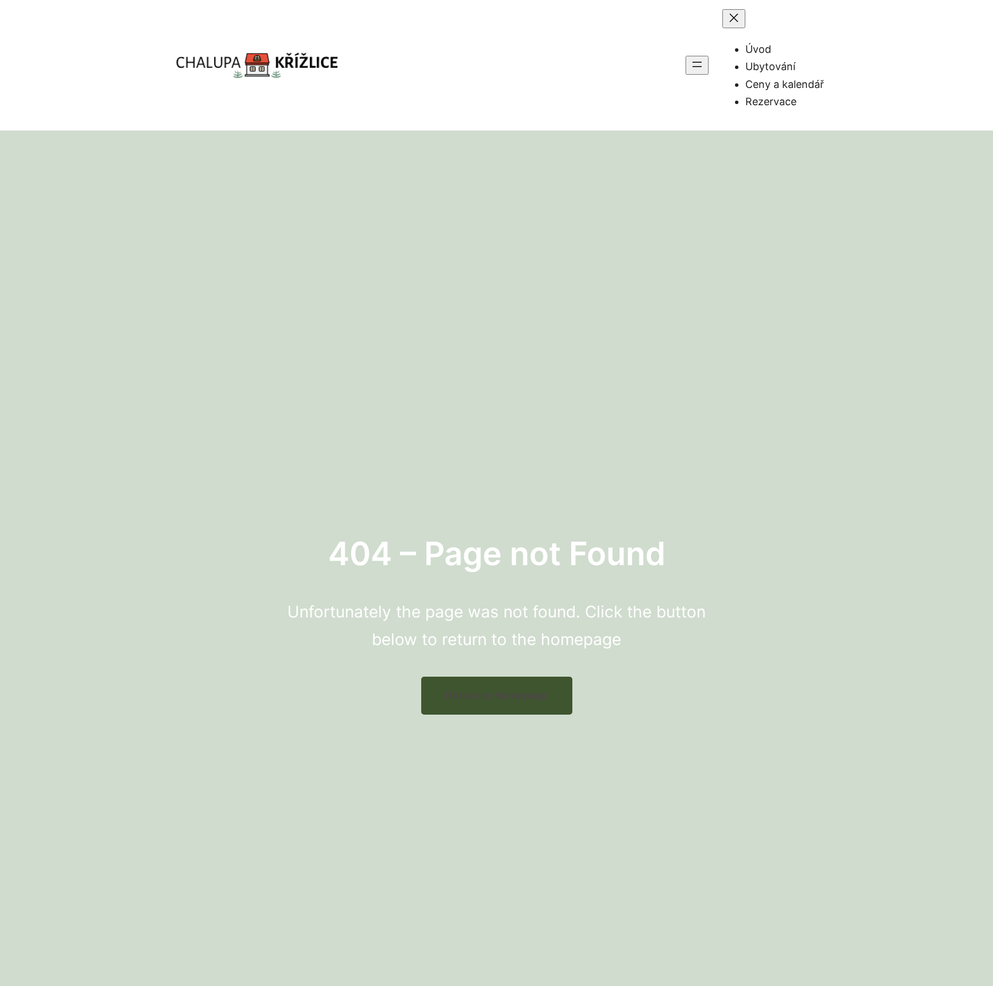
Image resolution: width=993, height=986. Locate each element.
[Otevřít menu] (697, 65)
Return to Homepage (496, 695)
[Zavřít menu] (733, 18)
